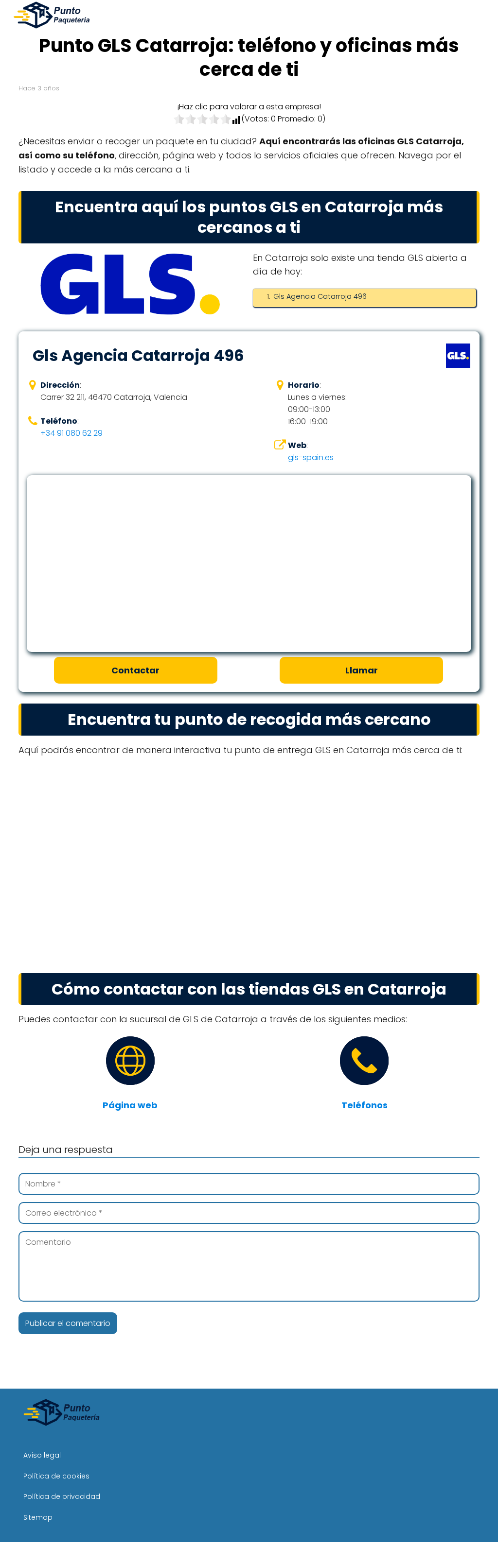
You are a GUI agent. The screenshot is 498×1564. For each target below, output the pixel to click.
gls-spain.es (311, 457)
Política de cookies (56, 1476)
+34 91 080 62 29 (71, 433)
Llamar (361, 670)
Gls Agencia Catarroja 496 (320, 296)
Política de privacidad (61, 1496)
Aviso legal (42, 1455)
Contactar (135, 670)
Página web (130, 1105)
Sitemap (38, 1517)
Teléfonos (364, 1105)
